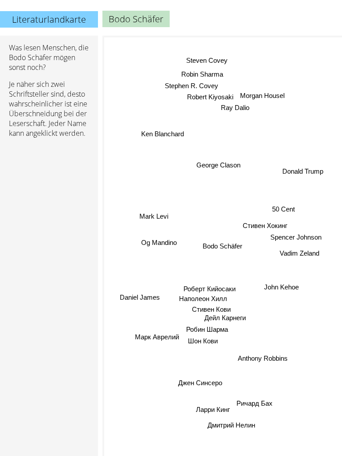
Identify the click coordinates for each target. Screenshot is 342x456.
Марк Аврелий (157, 337)
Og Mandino (159, 242)
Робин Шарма (207, 329)
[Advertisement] (49, 191)
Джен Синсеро (200, 383)
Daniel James (140, 297)
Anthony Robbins (262, 358)
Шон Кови (203, 341)
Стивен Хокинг (265, 226)
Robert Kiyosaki (210, 97)
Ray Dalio (235, 107)
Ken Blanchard (162, 134)
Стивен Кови (211, 309)
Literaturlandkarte (49, 19)
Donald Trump (302, 171)
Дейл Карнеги (225, 318)
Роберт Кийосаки (209, 289)
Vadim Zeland (299, 252)
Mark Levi (154, 216)
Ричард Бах (254, 404)
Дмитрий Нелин (231, 425)
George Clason (218, 165)
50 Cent (283, 208)
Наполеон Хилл (203, 298)
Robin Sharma (202, 74)
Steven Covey (207, 61)
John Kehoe (281, 286)
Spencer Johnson (296, 237)
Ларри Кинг (212, 408)
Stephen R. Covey (191, 86)
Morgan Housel (262, 95)
